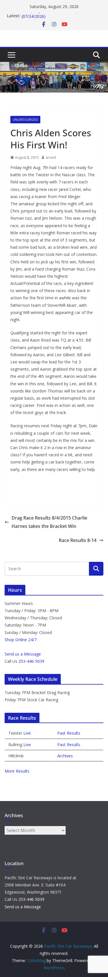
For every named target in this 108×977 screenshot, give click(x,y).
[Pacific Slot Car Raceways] (54, 66)
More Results (17, 771)
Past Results (68, 733)
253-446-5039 (31, 661)
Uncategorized (25, 120)
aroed (51, 157)
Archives (65, 755)
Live (27, 733)
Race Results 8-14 (77, 540)
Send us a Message (23, 654)
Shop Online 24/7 (21, 639)
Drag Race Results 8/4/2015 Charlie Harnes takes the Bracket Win (49, 522)
